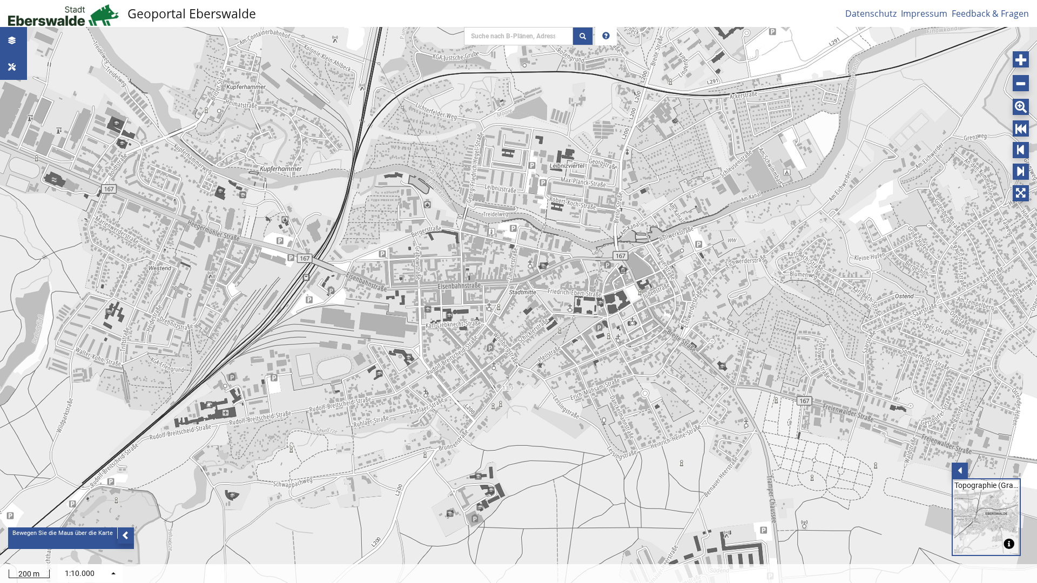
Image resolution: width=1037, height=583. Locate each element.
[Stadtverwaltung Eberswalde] (65, 13)
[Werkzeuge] (13, 66)
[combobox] (90, 573)
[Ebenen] (13, 40)
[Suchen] (583, 36)
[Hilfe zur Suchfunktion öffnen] (606, 36)
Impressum (924, 13)
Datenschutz (871, 13)
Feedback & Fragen (990, 13)
